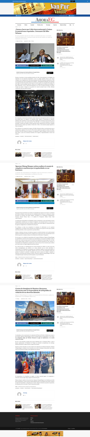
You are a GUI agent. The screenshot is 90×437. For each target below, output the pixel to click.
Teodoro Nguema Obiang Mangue (37, 388)
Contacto (19, 15)
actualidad (22, 136)
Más (70, 24)
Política (25, 24)
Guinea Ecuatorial (27, 388)
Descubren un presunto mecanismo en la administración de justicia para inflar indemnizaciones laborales (63, 50)
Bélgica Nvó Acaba (19, 41)
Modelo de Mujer (63, 24)
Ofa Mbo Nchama (35, 136)
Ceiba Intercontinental (28, 136)
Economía (19, 24)
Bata (31, 419)
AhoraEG (19, 428)
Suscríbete (72, 15)
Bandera (32, 421)
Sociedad (32, 24)
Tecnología (48, 24)
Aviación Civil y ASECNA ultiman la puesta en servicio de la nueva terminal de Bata (67, 58)
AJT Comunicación (44, 428)
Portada (16, 26)
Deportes (55, 24)
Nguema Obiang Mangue (28, 258)
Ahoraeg (18, 298)
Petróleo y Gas (40, 24)
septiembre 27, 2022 (27, 41)
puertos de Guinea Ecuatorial (38, 258)
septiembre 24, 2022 (27, 176)
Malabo (32, 417)
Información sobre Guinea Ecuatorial (37, 422)
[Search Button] (73, 25)
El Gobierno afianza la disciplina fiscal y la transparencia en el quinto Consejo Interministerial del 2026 (27, 155)
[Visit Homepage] (45, 20)
